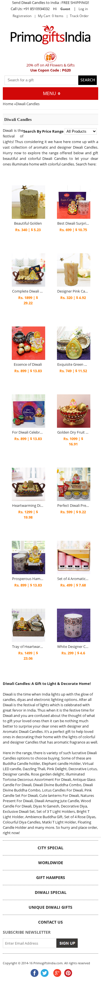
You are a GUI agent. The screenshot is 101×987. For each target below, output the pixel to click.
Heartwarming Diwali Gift (28, 505)
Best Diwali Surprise (73, 223)
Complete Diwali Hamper (28, 291)
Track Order (79, 15)
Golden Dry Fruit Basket (73, 432)
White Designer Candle (73, 646)
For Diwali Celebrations (28, 432)
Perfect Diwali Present (73, 505)
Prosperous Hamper (28, 578)
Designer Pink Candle (73, 291)
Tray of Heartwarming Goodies (28, 646)
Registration (22, 15)
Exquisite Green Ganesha (73, 364)
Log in (83, 8)
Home (8, 103)
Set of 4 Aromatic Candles (73, 578)
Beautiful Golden (28, 223)
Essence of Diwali (28, 364)
